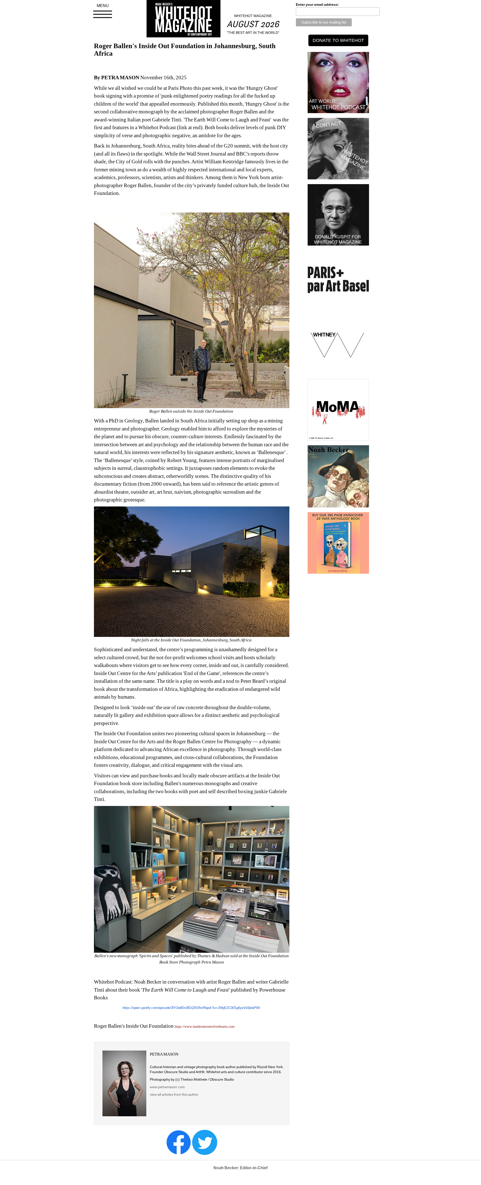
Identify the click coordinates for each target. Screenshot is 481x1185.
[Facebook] (178, 1142)
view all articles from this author (174, 1094)
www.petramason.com (167, 1087)
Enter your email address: (317, 5)
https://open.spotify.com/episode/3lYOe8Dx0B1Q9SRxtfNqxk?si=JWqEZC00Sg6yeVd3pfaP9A (191, 1008)
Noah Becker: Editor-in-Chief (240, 1168)
